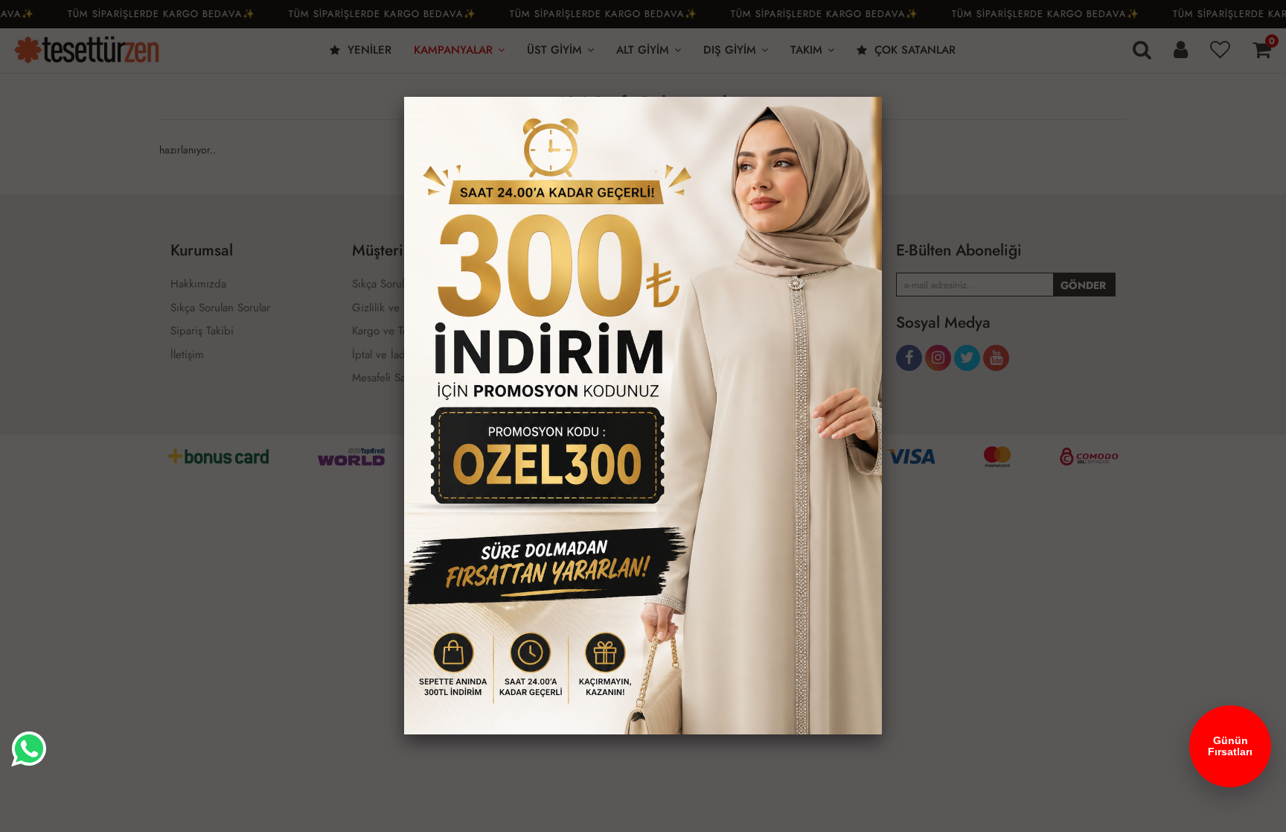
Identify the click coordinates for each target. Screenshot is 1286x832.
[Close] (881, 96)
